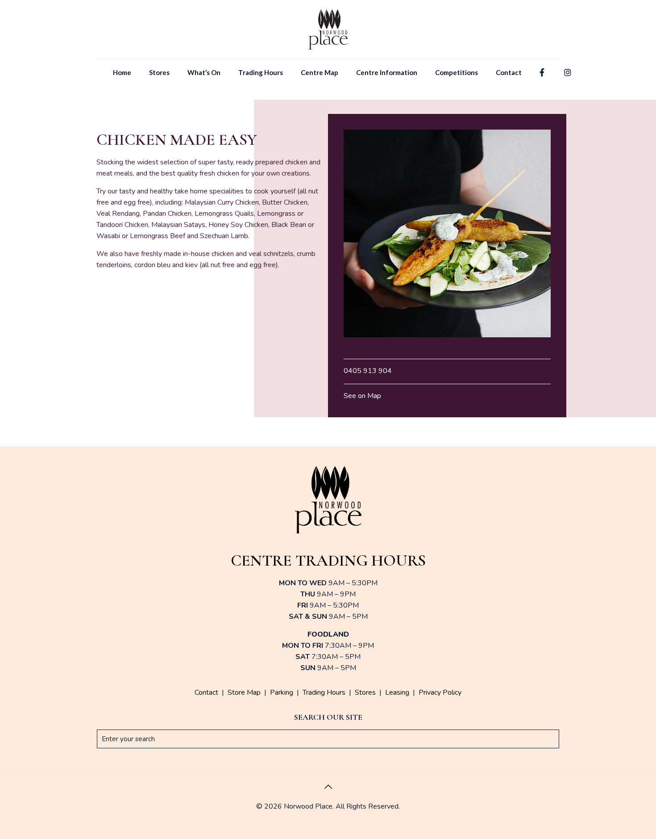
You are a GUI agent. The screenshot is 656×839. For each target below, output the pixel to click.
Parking (281, 692)
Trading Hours (324, 692)
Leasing (397, 692)
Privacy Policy (440, 692)
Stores (365, 692)
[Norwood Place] (328, 29)
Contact (206, 692)
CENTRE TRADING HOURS (328, 560)
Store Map (244, 692)
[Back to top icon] (328, 787)
